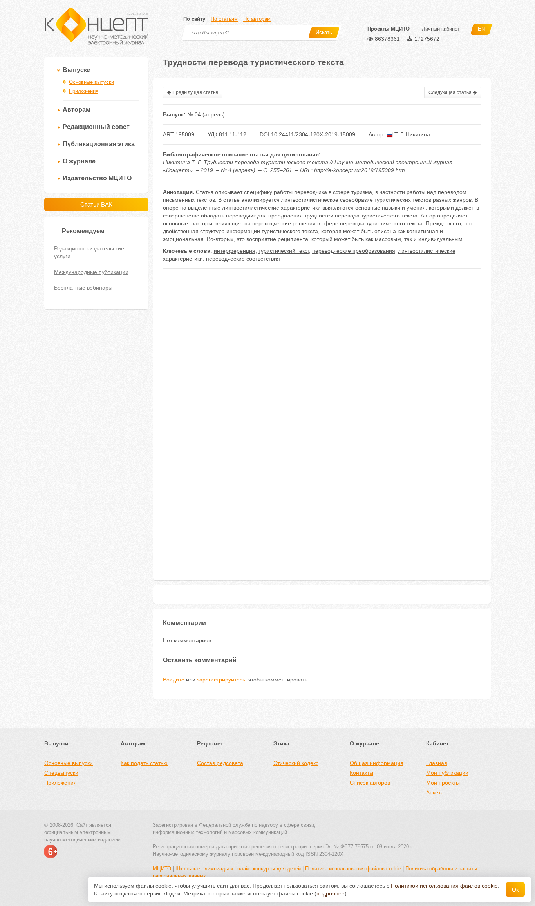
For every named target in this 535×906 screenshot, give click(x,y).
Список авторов (370, 782)
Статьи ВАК (96, 204)
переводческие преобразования (353, 251)
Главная (436, 763)
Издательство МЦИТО (97, 178)
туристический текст (283, 251)
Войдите (173, 679)
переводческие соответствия (243, 258)
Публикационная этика (99, 144)
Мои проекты (443, 782)
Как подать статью (144, 763)
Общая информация (376, 763)
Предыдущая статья (194, 92)
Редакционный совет (96, 126)
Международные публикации (91, 272)
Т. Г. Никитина (411, 134)
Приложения (83, 91)
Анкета (435, 792)
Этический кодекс (295, 763)
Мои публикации (447, 773)
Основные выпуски (91, 82)
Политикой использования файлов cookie (444, 885)
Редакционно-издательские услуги (89, 252)
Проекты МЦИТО (388, 29)
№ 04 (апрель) (206, 114)
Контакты (361, 773)
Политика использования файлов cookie (353, 869)
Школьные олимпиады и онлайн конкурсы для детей (238, 869)
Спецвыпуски (61, 773)
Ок (515, 889)
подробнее (330, 893)
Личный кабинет (441, 29)
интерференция (234, 251)
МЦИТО (162, 869)
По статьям (224, 19)
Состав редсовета (220, 763)
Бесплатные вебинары (83, 287)
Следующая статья (450, 92)
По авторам (257, 19)
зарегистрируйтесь (221, 679)
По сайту (194, 19)
